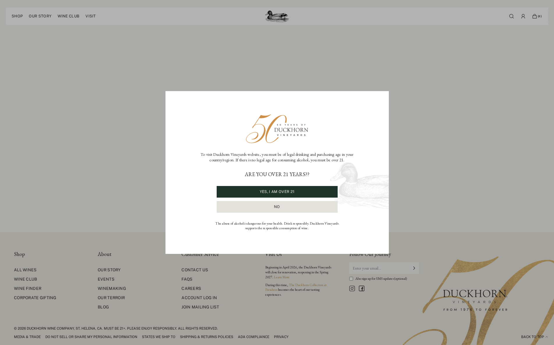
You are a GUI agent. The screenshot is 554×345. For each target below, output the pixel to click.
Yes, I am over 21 (277, 191)
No (277, 207)
